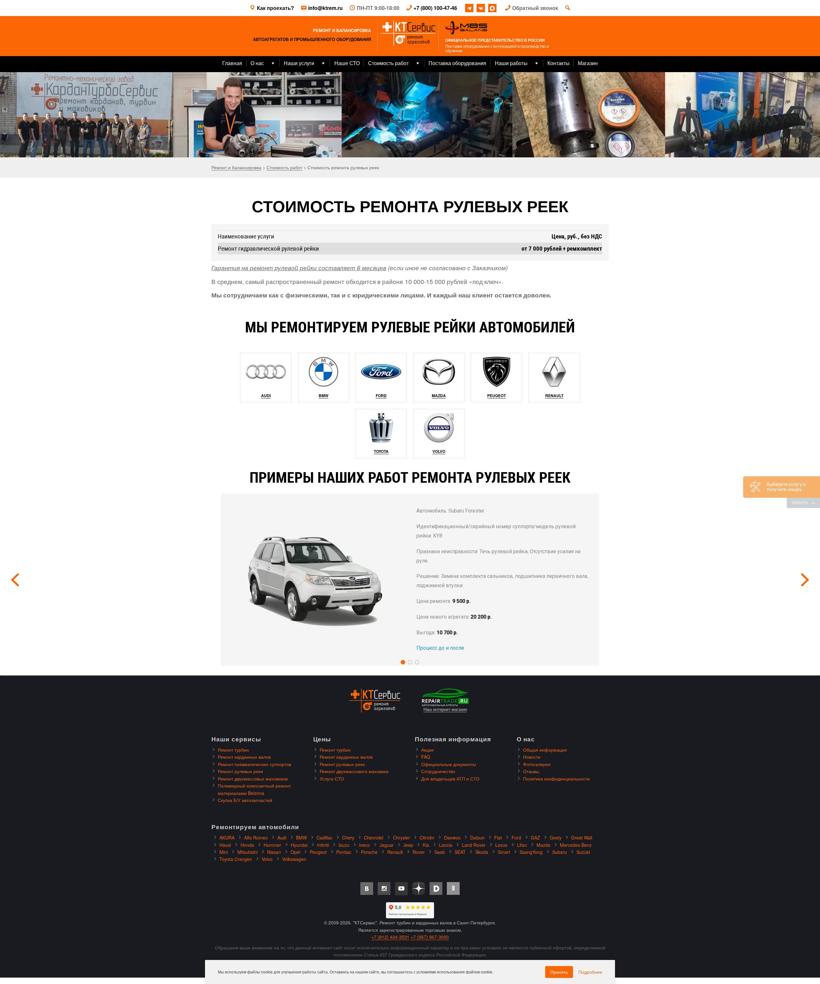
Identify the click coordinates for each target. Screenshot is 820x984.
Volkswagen (294, 859)
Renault (554, 395)
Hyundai (299, 845)
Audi (266, 395)
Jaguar (387, 845)
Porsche (369, 852)
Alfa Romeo (256, 837)
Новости (531, 757)
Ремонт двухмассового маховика (354, 771)
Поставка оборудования (457, 63)
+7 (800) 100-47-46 (435, 8)
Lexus (501, 845)
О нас (257, 63)
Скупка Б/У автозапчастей (245, 800)
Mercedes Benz (576, 845)
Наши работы (511, 63)
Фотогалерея (537, 764)
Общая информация (545, 749)
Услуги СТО (332, 778)
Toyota (381, 451)
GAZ (535, 837)
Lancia (445, 845)
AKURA (226, 837)
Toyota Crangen (235, 859)
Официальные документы (448, 764)
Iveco (364, 845)
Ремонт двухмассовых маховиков (253, 778)
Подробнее (590, 972)
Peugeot (496, 395)
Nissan (274, 852)
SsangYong (531, 852)
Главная (232, 63)
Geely (556, 837)
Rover (419, 852)
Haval (225, 845)
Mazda (439, 395)
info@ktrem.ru (325, 8)
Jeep (408, 845)
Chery (348, 837)
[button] (403, 662)
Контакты (558, 63)
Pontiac (343, 852)
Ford (381, 395)
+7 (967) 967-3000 (430, 937)
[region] (410, 115)
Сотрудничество (438, 771)
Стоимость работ (388, 63)
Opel (295, 852)
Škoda (481, 852)
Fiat (498, 837)
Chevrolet (373, 837)
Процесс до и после (440, 648)
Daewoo (452, 837)
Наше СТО (347, 63)
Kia (426, 845)
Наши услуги (299, 63)
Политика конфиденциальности (556, 778)
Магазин (588, 63)
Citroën (427, 837)
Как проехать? (275, 8)
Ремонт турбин (233, 749)
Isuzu (344, 845)
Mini (223, 852)
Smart (504, 852)
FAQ (425, 757)
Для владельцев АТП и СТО (450, 778)
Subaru (559, 852)
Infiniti (323, 845)
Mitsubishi (247, 852)
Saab (439, 852)
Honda (247, 845)
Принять (559, 972)
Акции (427, 749)
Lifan (522, 845)
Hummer (272, 845)
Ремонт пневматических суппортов (254, 764)
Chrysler (401, 837)
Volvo (438, 451)
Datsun (477, 837)
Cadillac (324, 837)
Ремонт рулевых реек (240, 771)
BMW (323, 395)
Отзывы (531, 771)
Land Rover (474, 845)
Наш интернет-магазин (445, 709)
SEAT (460, 852)
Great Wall (581, 837)
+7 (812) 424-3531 (390, 937)
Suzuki (583, 852)
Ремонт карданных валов (244, 757)
